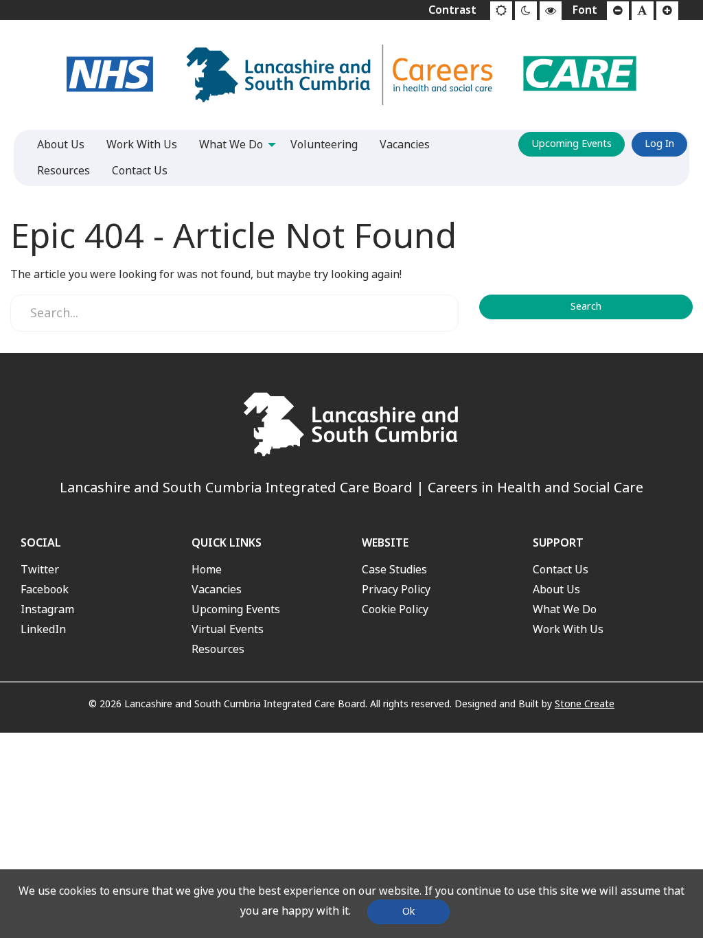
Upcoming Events (571, 144)
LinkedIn (43, 629)
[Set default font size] (643, 11)
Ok (408, 911)
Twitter (40, 569)
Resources (218, 649)
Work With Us (568, 629)
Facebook (45, 589)
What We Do (565, 609)
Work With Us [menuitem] (141, 144)
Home (207, 569)
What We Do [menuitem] (231, 144)
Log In (659, 144)
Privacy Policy (396, 589)
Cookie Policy (395, 609)
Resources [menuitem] (63, 171)
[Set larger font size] (667, 11)
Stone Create (584, 704)
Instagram (47, 609)
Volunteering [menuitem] (324, 144)
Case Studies (394, 569)
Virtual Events (228, 629)
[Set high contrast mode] (551, 11)
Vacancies (217, 589)
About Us (556, 589)
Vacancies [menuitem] (405, 144)
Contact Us (560, 569)
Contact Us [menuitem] (140, 171)
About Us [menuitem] (60, 144)
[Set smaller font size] (618, 11)
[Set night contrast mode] (526, 11)
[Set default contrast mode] (501, 11)
